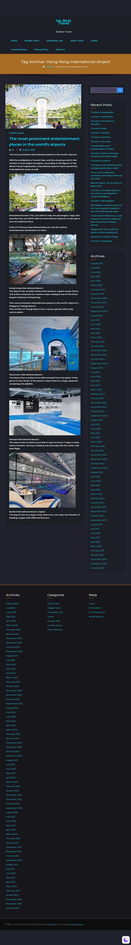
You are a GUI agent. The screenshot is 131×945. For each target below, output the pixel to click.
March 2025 (96, 337)
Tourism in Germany (101, 141)
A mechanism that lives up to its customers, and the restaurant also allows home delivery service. (106, 220)
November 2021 (98, 511)
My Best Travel (63, 21)
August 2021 (96, 524)
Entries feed (94, 608)
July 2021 (95, 529)
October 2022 (97, 463)
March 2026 (96, 285)
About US (60, 49)
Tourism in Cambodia (101, 241)
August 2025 (97, 315)
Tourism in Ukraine (100, 133)
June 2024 (96, 376)
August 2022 (97, 472)
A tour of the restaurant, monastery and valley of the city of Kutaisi (106, 175)
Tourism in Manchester (102, 112)
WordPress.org (96, 616)
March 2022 (96, 494)
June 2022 (96, 481)
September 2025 (99, 311)
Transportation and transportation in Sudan (102, 147)
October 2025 (97, 307)
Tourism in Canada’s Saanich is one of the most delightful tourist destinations (106, 193)
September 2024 (99, 363)
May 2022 (95, 485)
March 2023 (96, 442)
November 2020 (99, 563)
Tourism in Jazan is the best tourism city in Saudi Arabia (104, 155)
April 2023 (95, 437)
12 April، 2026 (28, 150)
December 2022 (99, 455)
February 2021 (98, 550)
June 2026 (96, 272)
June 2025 (96, 324)
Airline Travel (76, 40)
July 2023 (95, 424)
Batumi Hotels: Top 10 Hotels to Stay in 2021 (106, 184)
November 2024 (99, 355)
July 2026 (95, 268)
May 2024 (95, 381)
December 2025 (99, 298)
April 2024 (96, 385)
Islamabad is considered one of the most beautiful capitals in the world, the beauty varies (106, 208)
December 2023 (99, 402)
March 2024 (96, 389)
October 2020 (97, 568)
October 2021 (97, 516)
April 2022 (95, 489)
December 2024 (99, 350)
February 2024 (98, 394)
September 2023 (99, 415)
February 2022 (98, 498)
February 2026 (98, 289)
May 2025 (95, 328)
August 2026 (97, 263)
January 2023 (97, 450)
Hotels (94, 40)
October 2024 (97, 359)
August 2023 (97, 420)
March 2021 (96, 546)
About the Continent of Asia (104, 236)
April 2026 (95, 281)
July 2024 (95, 372)
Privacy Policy (41, 49)
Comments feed (97, 612)
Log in (92, 603)
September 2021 (99, 520)
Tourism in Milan (99, 128)
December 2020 (99, 559)
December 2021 (98, 507)
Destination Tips (55, 40)
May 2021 (95, 537)
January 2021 (97, 555)
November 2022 (99, 459)
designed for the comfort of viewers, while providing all (104, 231)
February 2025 (98, 342)
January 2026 (97, 294)
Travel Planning (19, 49)
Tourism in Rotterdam (102, 116)
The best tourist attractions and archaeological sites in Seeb (106, 166)
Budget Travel (32, 40)
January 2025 (97, 346)
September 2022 (99, 468)
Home (14, 40)
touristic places (16, 133)
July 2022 (95, 476)
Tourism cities (53, 621)
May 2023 (95, 433)
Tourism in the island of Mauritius (102, 122)
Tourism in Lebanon (101, 160)
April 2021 (95, 542)
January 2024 (97, 398)
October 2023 (97, 411)
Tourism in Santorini (100, 137)
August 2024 (97, 368)
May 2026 (95, 276)
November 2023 (99, 407)
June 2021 (95, 533)
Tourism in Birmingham (102, 201)
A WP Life (52, 924)
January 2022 (97, 502)
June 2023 (96, 429)
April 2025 (95, 333)
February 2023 (98, 446)
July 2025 (95, 320)
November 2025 (99, 302)
